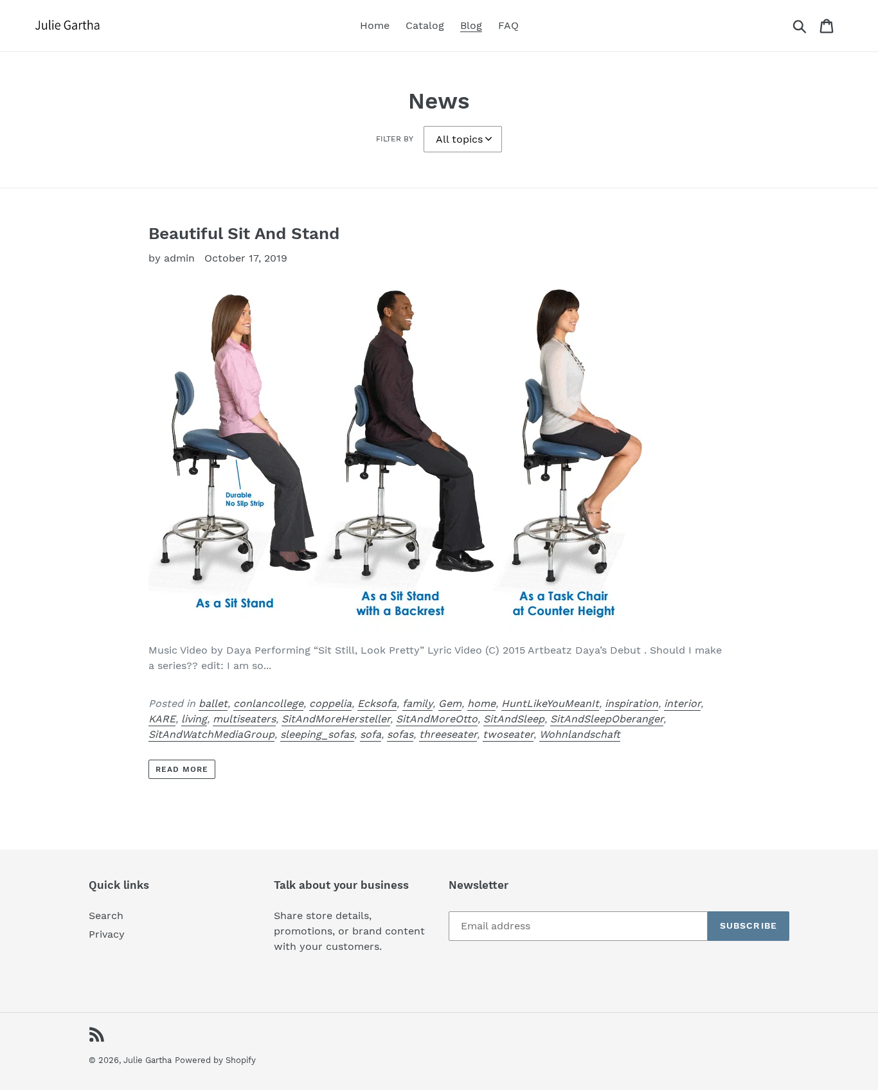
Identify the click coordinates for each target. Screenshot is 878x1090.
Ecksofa (377, 703)
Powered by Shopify (215, 1060)
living (194, 719)
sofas (400, 734)
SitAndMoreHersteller (336, 719)
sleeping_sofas (317, 734)
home (481, 703)
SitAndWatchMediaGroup (211, 734)
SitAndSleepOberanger (606, 719)
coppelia (330, 703)
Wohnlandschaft (579, 734)
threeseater (448, 734)
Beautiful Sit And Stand (243, 233)
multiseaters (244, 719)
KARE (161, 719)
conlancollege (268, 703)
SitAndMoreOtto (437, 719)
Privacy (107, 934)
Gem (449, 703)
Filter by (394, 138)
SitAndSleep (513, 719)
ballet (213, 703)
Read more (182, 769)
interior (682, 703)
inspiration (631, 703)
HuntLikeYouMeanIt (550, 703)
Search (106, 915)
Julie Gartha (147, 1060)
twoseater (508, 734)
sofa (370, 734)
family (417, 703)
